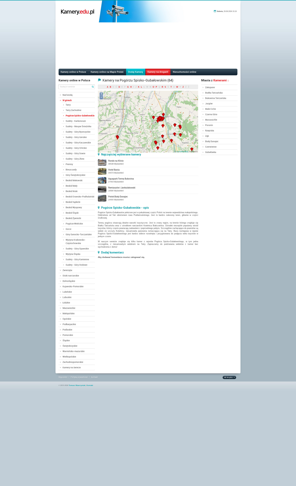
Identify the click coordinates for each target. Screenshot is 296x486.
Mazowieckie (69, 308)
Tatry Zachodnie (73, 110)
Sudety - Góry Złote (75, 158)
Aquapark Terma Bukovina (121, 178)
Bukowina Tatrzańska (215, 98)
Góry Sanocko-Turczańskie (79, 234)
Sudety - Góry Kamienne (77, 259)
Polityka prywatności (79, 377)
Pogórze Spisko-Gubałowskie (80, 115)
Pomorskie (68, 335)
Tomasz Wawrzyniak (77, 385)
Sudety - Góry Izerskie (76, 137)
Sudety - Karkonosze (76, 120)
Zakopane (210, 87)
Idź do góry (228, 377)
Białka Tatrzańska (214, 92)
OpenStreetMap (182, 151)
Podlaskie (67, 329)
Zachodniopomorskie (73, 362)
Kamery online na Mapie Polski (107, 71)
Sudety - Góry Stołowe (76, 264)
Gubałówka (210, 152)
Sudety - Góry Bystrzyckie (78, 131)
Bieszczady (71, 169)
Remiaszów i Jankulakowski (121, 187)
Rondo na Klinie (115, 160)
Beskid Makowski (74, 180)
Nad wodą (67, 94)
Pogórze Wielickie (74, 223)
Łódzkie (66, 302)
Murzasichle (211, 119)
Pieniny (69, 164)
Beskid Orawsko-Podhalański (80, 196)
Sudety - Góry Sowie (75, 153)
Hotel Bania (114, 169)
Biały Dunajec (211, 141)
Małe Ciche (210, 108)
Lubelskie (67, 291)
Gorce (68, 228)
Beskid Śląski (72, 212)
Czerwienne (210, 146)
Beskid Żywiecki (73, 218)
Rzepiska (209, 130)
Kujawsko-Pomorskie (73, 286)
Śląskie (66, 340)
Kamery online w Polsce (73, 71)
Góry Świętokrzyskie (75, 174)
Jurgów (209, 103)
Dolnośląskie (69, 281)
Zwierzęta (67, 270)
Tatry (68, 104)
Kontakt (94, 377)
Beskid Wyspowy (74, 207)
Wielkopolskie (69, 356)
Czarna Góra (211, 114)
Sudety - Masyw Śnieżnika (78, 126)
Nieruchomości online (184, 71)
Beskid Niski (72, 191)
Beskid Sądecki (73, 201)
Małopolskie (68, 313)
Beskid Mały (71, 185)
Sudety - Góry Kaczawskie (78, 142)
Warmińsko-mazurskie (73, 351)
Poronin (209, 125)
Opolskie (67, 318)
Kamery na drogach (158, 71)
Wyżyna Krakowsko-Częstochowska (75, 241)
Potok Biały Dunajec (118, 196)
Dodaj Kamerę (135, 71)
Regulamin (63, 377)
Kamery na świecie (72, 367)
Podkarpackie (69, 324)
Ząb (207, 135)
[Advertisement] (148, 45)
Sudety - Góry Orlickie (76, 147)
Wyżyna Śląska (73, 253)
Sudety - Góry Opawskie (77, 248)
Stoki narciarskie (71, 275)
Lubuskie (67, 297)
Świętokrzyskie (70, 345)
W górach (67, 100)
